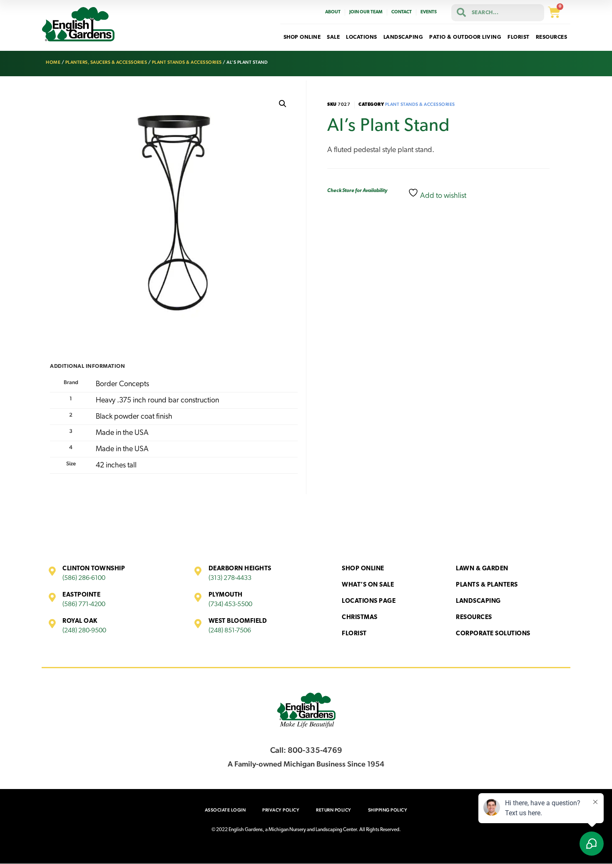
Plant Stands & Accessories (187, 62)
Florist (354, 634)
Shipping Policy (388, 810)
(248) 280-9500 (84, 630)
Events (428, 12)
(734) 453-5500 (230, 604)
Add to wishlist (442, 196)
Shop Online (363, 569)
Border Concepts (122, 384)
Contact (401, 12)
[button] (282, 103)
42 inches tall (116, 465)
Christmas (360, 617)
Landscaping (478, 601)
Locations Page (369, 601)
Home (53, 62)
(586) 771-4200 (83, 604)
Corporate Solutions (493, 634)
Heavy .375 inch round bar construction (157, 401)
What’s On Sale (368, 585)
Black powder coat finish (134, 417)
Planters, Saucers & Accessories (106, 62)
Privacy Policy (280, 810)
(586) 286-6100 (83, 578)
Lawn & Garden (482, 569)
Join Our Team (366, 12)
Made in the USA (122, 433)
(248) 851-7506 (230, 630)
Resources (474, 617)
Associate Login (225, 810)
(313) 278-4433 (230, 578)
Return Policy (333, 810)
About (333, 12)
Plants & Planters (487, 585)
